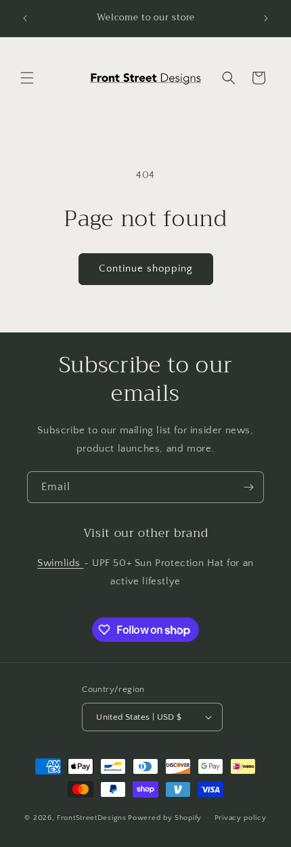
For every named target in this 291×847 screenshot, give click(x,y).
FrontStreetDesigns (92, 818)
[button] (27, 78)
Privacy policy (241, 818)
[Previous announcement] (25, 18)
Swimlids (60, 563)
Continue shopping (146, 268)
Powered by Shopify (165, 818)
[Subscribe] (248, 487)
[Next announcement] (266, 18)
